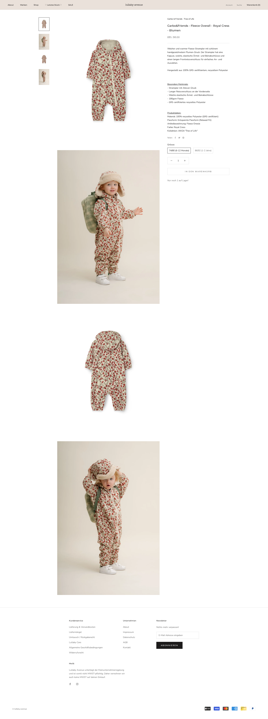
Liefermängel (75, 632)
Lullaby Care (75, 642)
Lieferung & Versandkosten (82, 627)
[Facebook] (175, 138)
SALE (70, 5)
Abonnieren (169, 645)
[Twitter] (179, 138)
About (11, 5)
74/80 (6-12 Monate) (179, 150)
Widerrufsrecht (76, 652)
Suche (239, 5)
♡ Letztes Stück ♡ (53, 5)
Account (229, 5)
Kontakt (127, 647)
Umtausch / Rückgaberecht (82, 637)
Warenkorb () (253, 5)
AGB (125, 642)
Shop (36, 5)
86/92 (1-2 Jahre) (203, 150)
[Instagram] (77, 684)
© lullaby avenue (19, 709)
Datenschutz (129, 637)
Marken (23, 5)
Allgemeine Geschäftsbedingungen (86, 647)
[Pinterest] (183, 138)
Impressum (128, 632)
